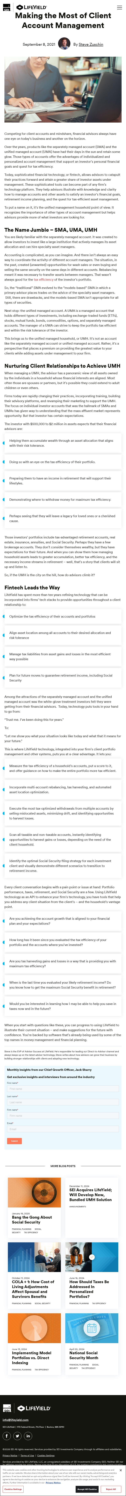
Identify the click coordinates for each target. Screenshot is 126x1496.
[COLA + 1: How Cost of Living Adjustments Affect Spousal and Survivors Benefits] (34, 1275)
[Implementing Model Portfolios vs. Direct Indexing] (34, 1344)
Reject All (111, 1489)
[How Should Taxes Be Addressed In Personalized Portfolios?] (91, 1275)
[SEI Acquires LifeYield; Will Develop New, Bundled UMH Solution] (91, 1208)
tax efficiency (43, 280)
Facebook (7, 1436)
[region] (63, 1480)
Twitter (17, 1436)
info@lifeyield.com (16, 1420)
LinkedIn (28, 1436)
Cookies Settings (45, 1455)
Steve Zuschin (91, 44)
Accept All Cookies (87, 1489)
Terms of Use (27, 1455)
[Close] (120, 1470)
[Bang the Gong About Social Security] (34, 1208)
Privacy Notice (10, 1455)
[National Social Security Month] (91, 1344)
